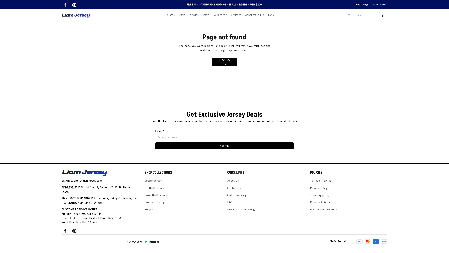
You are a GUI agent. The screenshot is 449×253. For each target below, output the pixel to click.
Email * (159, 131)
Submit (224, 146)
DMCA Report (337, 241)
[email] (371, 4)
